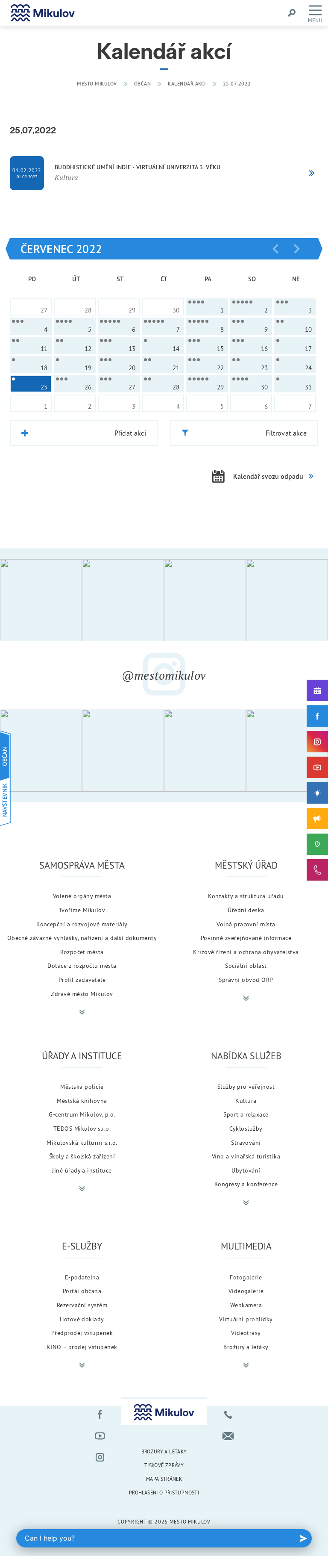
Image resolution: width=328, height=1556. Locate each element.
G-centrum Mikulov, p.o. (82, 1114)
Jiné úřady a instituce (82, 1170)
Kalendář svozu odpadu (268, 476)
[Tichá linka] (317, 870)
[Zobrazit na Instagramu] (41, 600)
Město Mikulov (97, 83)
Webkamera (246, 1304)
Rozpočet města (82, 951)
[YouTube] (317, 767)
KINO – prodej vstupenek (82, 1346)
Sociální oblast (245, 965)
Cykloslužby (245, 1128)
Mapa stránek (164, 1479)
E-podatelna (82, 1277)
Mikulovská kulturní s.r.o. (82, 1142)
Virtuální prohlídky (245, 1319)
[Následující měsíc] (297, 248)
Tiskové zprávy (164, 1465)
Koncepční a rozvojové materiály (82, 924)
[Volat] (228, 1414)
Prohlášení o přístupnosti (164, 1492)
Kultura (245, 1100)
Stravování (246, 1142)
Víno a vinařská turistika (246, 1156)
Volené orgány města (82, 895)
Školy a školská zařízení (82, 1156)
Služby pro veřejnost (246, 1086)
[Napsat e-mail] (228, 1436)
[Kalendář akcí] (317, 690)
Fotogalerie (246, 1277)
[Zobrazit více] (82, 1012)
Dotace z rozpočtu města (81, 965)
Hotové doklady (82, 1319)
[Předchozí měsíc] (275, 248)
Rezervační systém (82, 1304)
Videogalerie (246, 1290)
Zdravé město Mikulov (82, 993)
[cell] (207, 306)
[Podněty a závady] (317, 844)
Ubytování (245, 1170)
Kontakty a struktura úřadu (246, 895)
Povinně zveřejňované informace (246, 937)
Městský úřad (246, 865)
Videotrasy (246, 1332)
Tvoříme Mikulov (82, 910)
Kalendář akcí (187, 83)
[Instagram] (317, 741)
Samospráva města (82, 865)
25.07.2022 (237, 83)
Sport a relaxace (246, 1114)
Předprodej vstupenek (82, 1332)
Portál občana (82, 1290)
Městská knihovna (82, 1100)
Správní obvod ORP (246, 979)
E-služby (82, 1246)
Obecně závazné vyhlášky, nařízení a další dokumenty (82, 937)
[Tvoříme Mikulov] (317, 793)
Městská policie (81, 1086)
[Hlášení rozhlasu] (317, 818)
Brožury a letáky (246, 1346)
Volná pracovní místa (246, 924)
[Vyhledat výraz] (291, 13)
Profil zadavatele (82, 979)
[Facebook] (317, 716)
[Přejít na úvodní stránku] (42, 13)
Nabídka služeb (246, 1055)
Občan (142, 83)
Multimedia (246, 1246)
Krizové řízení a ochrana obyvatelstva (246, 951)
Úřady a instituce (82, 1055)
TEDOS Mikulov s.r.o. (82, 1128)
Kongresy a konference (246, 1184)
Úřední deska (246, 910)
